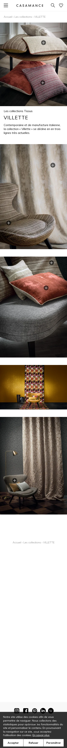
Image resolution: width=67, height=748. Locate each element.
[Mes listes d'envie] (61, 5)
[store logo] (29, 5)
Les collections (23, 16)
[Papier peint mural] (51, 711)
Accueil (8, 16)
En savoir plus (41, 735)
